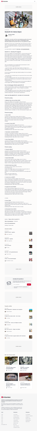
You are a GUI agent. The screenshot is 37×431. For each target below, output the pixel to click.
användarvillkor (25, 286)
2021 (2, 421)
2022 (2, 420)
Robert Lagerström (16, 418)
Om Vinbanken (28, 414)
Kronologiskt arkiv (4, 424)
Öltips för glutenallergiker (9, 221)
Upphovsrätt (28, 421)
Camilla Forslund (16, 421)
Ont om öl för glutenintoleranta (10, 223)
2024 (2, 417)
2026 (2, 414)
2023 (2, 418)
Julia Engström (15, 420)
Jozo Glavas (15, 414)
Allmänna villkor (28, 418)
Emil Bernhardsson (16, 417)
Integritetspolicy (28, 420)
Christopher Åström (16, 427)
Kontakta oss (28, 417)
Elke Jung (14, 424)
